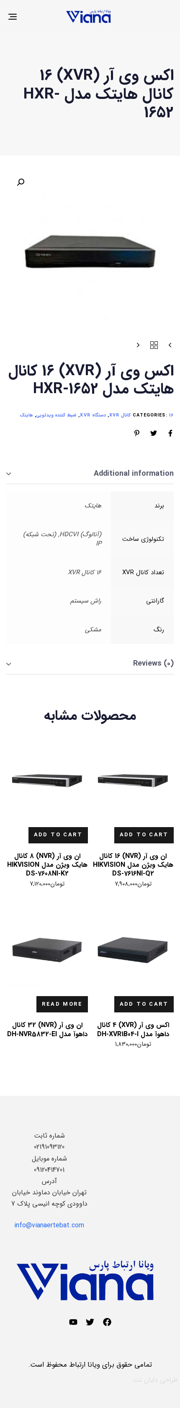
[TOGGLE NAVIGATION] (35, 16)
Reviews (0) (153, 663)
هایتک (26, 415)
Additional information (134, 473)
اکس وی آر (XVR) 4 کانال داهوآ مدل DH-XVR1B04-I (133, 1029)
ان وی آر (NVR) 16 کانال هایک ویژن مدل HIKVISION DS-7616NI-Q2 (133, 865)
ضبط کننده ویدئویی (56, 415)
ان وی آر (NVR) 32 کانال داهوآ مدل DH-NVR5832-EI (47, 1029)
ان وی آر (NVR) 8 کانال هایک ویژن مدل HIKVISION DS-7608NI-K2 (47, 865)
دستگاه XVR (92, 415)
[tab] (90, 474)
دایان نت (145, 1380)
